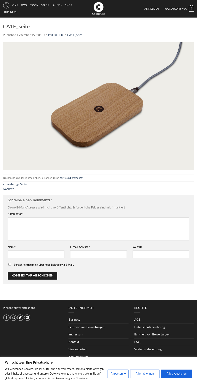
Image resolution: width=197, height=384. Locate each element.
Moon (34, 5)
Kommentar (15, 214)
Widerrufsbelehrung (148, 349)
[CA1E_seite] (98, 106)
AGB (137, 319)
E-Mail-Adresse (80, 247)
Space (45, 5)
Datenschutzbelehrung (149, 327)
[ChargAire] (98, 9)
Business (10, 12)
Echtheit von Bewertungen (86, 327)
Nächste (10, 189)
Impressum (75, 334)
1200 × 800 (55, 35)
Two (24, 5)
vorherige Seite (15, 184)
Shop (68, 5)
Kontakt (73, 342)
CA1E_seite (74, 35)
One (15, 5)
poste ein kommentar (71, 178)
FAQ (137, 342)
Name (12, 247)
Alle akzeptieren (177, 373)
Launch (57, 5)
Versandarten (77, 349)
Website (137, 247)
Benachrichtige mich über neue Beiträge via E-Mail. (44, 264)
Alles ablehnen (145, 373)
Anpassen (117, 373)
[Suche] (6, 5)
